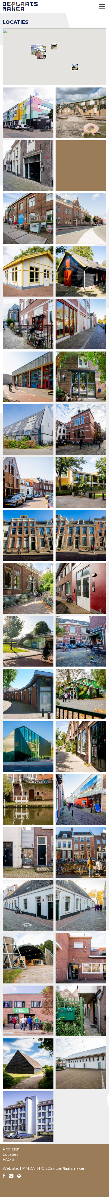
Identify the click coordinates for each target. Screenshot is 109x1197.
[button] (54, 46)
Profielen (11, 1149)
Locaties (10, 1154)
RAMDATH (30, 1168)
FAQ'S (8, 1159)
